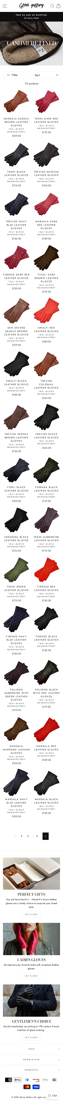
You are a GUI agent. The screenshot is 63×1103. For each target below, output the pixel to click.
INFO (31, 1049)
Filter (15, 75)
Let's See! (31, 976)
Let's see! (31, 914)
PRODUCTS (31, 1070)
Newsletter (31, 1059)
